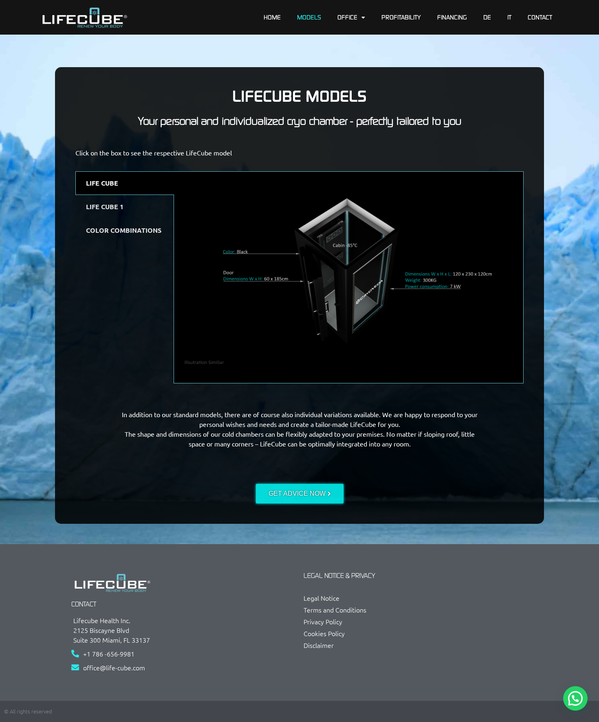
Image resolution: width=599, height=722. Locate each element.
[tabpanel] (348, 277)
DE (487, 17)
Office (347, 17)
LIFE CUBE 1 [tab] (104, 206)
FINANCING (452, 17)
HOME (272, 17)
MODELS (309, 17)
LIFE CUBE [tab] (102, 183)
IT (509, 17)
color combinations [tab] (123, 230)
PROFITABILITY (401, 17)
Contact (540, 17)
